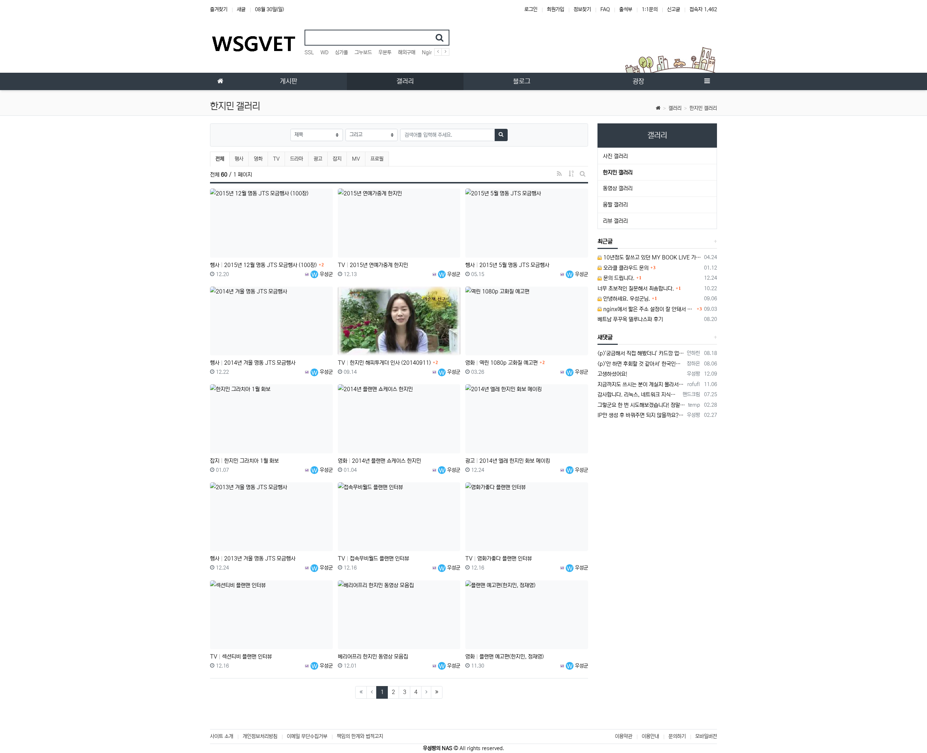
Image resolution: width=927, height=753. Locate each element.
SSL (309, 52)
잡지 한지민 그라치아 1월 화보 (244, 461)
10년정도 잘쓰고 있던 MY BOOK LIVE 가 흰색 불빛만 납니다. (652, 257)
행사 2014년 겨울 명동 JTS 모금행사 (252, 363)
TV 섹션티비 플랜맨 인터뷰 (241, 656)
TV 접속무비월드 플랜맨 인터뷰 (373, 558)
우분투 (384, 52)
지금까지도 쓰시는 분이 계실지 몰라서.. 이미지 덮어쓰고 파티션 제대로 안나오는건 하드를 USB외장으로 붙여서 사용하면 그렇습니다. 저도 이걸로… (641, 384)
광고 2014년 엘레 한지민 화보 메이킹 (507, 461)
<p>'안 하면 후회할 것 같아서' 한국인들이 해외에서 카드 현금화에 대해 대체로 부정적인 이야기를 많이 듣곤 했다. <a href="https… (641, 364)
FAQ (605, 9)
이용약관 (623, 736)
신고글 (673, 9)
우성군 (325, 274)
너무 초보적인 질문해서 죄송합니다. (635, 288)
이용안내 (650, 736)
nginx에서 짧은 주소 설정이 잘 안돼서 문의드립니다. (648, 309)
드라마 (296, 159)
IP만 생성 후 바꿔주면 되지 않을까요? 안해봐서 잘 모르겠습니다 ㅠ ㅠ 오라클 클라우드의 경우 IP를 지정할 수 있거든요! (641, 415)
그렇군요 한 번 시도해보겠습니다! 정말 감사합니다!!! (641, 405)
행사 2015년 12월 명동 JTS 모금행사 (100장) (263, 265)
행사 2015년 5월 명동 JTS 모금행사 (507, 265)
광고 (318, 159)
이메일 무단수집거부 (307, 736)
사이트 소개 (221, 736)
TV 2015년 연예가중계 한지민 (373, 265)
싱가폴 (341, 52)
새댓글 (605, 337)
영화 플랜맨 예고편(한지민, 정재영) (504, 656)
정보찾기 (582, 9)
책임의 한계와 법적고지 (360, 736)
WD (324, 52)
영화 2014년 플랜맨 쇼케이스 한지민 (379, 461)
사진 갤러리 (615, 156)
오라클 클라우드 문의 (625, 268)
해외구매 (406, 52)
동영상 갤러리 (618, 188)
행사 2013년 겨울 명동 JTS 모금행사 (252, 558)
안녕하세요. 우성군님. (626, 299)
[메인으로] (220, 81)
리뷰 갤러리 (615, 221)
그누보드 (363, 52)
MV (356, 159)
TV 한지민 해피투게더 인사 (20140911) (384, 363)
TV (276, 159)
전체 (219, 159)
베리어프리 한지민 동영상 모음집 (373, 656)
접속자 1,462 (703, 9)
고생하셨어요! (612, 374)
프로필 (376, 159)
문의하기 (677, 736)
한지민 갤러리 (703, 108)
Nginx (429, 52)
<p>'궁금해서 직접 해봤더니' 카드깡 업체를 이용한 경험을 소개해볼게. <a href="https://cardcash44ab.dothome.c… (641, 353)
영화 (258, 159)
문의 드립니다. (618, 278)
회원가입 (555, 9)
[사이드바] (707, 81)
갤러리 (674, 108)
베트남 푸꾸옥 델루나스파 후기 (630, 319)
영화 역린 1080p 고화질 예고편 (501, 363)
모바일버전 (706, 736)
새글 (241, 9)
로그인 (530, 9)
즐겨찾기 (218, 9)
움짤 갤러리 (615, 205)
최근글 (605, 241)
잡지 (337, 159)
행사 (239, 159)
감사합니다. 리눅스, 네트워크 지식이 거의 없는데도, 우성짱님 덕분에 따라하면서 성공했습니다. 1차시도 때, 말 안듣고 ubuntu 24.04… (638, 395)
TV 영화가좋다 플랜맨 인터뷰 (498, 558)
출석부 (625, 9)
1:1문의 (650, 9)
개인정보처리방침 (260, 736)
